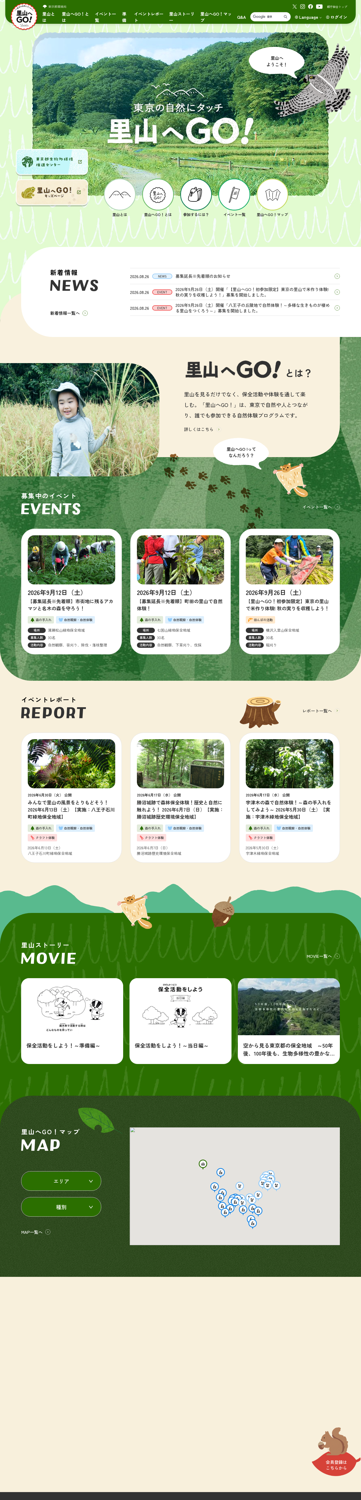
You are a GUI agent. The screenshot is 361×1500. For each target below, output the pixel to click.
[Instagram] (302, 6)
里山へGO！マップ (216, 17)
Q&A (241, 17)
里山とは (48, 17)
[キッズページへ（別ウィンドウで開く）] (52, 192)
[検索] (285, 16)
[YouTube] (319, 6)
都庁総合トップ (337, 6)
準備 (124, 17)
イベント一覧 (105, 17)
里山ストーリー (182, 17)
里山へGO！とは (75, 17)
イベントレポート (149, 17)
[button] (203, 1165)
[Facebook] (310, 6)
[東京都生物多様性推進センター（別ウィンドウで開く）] (52, 162)
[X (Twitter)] (294, 6)
